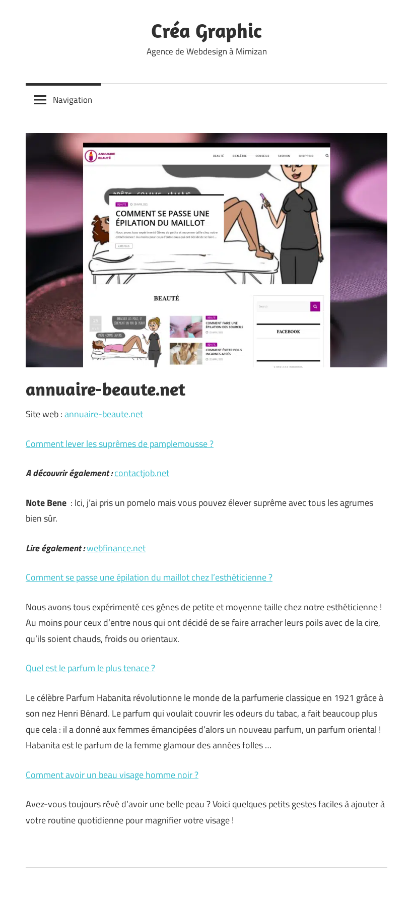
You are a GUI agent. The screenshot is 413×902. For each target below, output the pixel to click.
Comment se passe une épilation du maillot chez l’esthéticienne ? (149, 577)
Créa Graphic (206, 30)
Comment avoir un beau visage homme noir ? (112, 775)
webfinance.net (116, 548)
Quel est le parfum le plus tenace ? (90, 668)
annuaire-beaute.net (103, 414)
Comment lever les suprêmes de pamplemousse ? (120, 443)
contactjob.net (141, 473)
